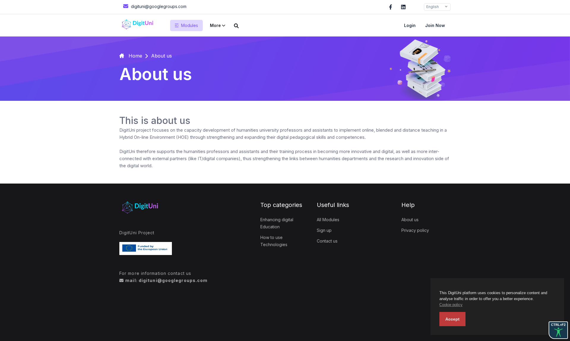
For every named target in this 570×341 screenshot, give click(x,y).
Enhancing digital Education (276, 223)
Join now (435, 25)
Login (410, 25)
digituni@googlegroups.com (158, 6)
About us (410, 219)
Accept (452, 319)
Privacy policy (415, 230)
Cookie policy (451, 304)
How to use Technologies (273, 241)
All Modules (328, 219)
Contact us (327, 240)
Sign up (324, 230)
